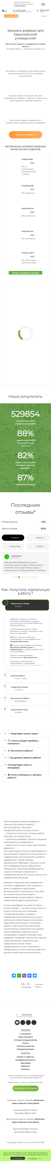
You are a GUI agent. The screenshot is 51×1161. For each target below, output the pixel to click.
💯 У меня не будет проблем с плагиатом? (23, 742)
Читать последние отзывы (25, 273)
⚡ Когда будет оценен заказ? (23, 733)
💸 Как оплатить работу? (20, 751)
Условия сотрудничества (25, 1040)
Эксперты (25, 1069)
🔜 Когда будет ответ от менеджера (20, 766)
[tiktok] (22, 1022)
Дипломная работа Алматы (25, 1129)
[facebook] (28, 1022)
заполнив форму (17, 625)
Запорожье (39, 1100)
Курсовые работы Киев (25, 1113)
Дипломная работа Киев (25, 1132)
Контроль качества (25, 1046)
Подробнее (32, 1158)
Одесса (15, 1103)
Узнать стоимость (25, 135)
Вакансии (25, 1066)
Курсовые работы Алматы (25, 1110)
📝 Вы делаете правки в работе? (24, 758)
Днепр (36, 1103)
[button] (14, 577)
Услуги (25, 1043)
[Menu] (43, 4)
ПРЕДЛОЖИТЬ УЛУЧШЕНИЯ (25, 1088)
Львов (30, 1103)
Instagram (25, 665)
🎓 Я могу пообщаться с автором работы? (24, 776)
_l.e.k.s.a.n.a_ (16, 556)
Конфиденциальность (25, 1060)
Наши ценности (25, 1037)
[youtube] (17, 1022)
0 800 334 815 (20, 10)
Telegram (36, 665)
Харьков (23, 1103)
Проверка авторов (25, 1049)
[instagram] (33, 1022)
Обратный (44, 11)
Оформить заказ (11, 16)
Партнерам (25, 1063)
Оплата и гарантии (25, 1057)
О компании (25, 1034)
